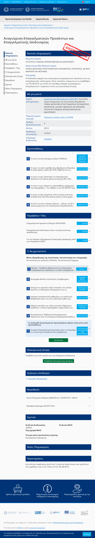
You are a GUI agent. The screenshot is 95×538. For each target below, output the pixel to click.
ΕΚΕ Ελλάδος (16, 2)
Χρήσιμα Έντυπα (30, 2)
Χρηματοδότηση (42, 19)
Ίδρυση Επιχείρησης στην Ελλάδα (18, 19)
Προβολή (48, 139)
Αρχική (6, 2)
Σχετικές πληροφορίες (38, 379)
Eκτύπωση (58, 340)
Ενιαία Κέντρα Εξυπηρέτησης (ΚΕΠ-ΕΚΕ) (61, 99)
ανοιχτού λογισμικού (37, 528)
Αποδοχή (87, 534)
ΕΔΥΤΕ (20, 528)
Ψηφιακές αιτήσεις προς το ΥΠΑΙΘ (58, 117)
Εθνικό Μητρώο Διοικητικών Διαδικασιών (68, 523)
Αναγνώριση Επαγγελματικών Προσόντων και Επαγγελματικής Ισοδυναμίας (36, 28)
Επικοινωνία (61, 2)
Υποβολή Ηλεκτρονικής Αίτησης (58, 361)
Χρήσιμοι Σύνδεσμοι (46, 2)
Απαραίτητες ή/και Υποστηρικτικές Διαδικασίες (32, 25)
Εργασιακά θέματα (60, 19)
